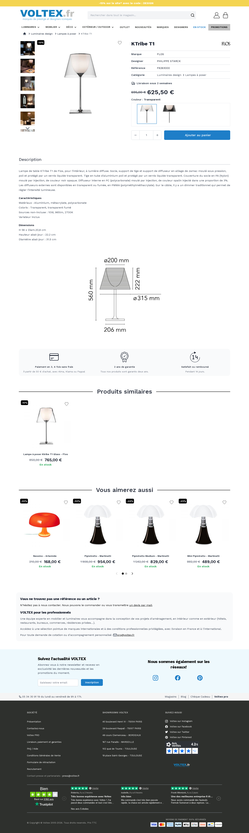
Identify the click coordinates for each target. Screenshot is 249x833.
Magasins (171, 696)
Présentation (34, 721)
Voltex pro (221, 696)
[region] (27, 85)
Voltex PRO (33, 735)
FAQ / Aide (32, 748)
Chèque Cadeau (200, 696)
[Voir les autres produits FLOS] (226, 43)
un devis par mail (140, 605)
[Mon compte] (215, 15)
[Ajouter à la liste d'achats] (67, 404)
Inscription (92, 682)
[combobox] (142, 15)
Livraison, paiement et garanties (44, 742)
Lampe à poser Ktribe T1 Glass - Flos (45, 454)
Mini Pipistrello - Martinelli (203, 556)
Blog (183, 696)
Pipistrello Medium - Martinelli (150, 556)
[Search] (192, 15)
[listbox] (27, 85)
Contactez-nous (35, 728)
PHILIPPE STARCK (169, 61)
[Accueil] (24, 33)
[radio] (147, 114)
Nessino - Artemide (45, 556)
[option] (27, 48)
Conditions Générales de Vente (44, 755)
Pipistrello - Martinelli (98, 556)
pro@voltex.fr (125, 635)
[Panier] (224, 15)
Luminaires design (42, 33)
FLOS (160, 54)
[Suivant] (132, 573)
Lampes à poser (66, 33)
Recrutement (34, 769)
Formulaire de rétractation (41, 762)
